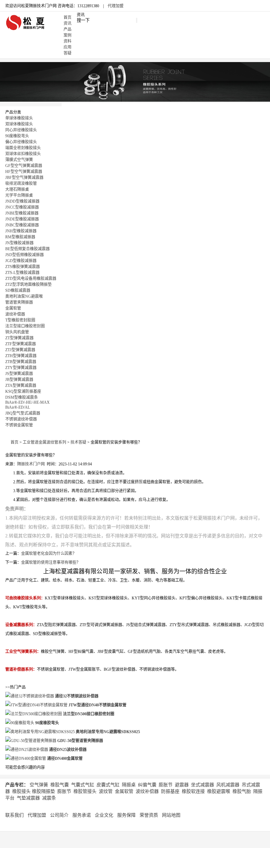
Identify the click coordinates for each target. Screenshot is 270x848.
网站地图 (171, 815)
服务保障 (126, 815)
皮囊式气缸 (108, 784)
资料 (67, 41)
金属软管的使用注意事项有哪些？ (50, 562)
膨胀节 (166, 784)
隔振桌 (129, 784)
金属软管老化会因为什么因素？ (48, 553)
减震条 (49, 798)
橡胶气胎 (241, 791)
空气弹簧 (39, 784)
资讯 (67, 23)
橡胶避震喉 (218, 791)
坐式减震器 (202, 784)
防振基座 (170, 791)
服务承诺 (81, 815)
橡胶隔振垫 (43, 791)
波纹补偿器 (147, 791)
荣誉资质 (149, 815)
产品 (67, 29)
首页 (67, 17)
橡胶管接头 (84, 791)
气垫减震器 (28, 798)
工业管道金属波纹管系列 (44, 442)
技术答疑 (78, 442)
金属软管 (124, 791)
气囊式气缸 (82, 784)
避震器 (182, 784)
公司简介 (59, 815)
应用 (67, 47)
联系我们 (14, 815)
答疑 (67, 53)
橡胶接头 (21, 791)
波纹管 (106, 791)
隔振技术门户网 (31, 464)
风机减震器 (227, 784)
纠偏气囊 (147, 784)
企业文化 (104, 815)
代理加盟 (115, 6)
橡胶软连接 (193, 791)
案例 (67, 35)
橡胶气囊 (59, 784)
